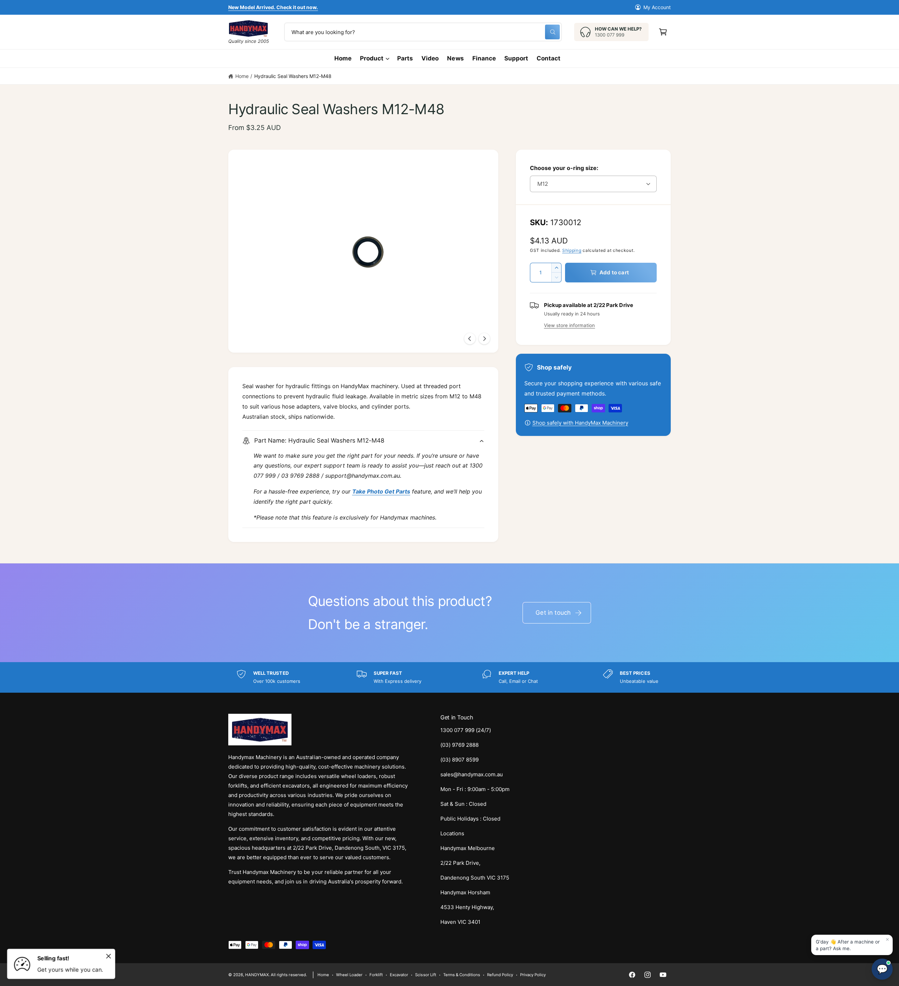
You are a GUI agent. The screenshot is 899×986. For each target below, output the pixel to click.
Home (242, 76)
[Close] (108, 956)
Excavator (399, 974)
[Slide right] (484, 338)
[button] (663, 32)
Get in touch (553, 612)
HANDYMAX (257, 974)
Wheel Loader (349, 974)
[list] (449, 677)
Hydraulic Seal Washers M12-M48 (293, 76)
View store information (569, 325)
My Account (657, 7)
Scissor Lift (425, 974)
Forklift (376, 974)
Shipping (572, 250)
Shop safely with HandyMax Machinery (580, 422)
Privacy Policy (533, 974)
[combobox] (422, 32)
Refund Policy (500, 974)
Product (371, 58)
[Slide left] (469, 338)
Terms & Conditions (461, 974)
